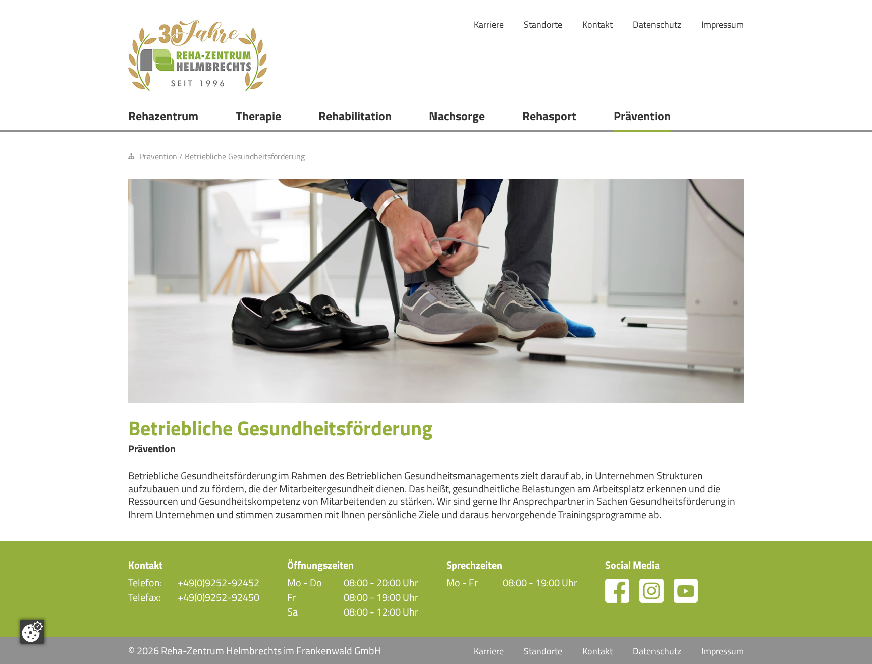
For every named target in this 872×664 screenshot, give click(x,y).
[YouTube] (686, 591)
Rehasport (549, 116)
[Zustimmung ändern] (32, 632)
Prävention (642, 116)
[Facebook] (617, 591)
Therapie (258, 116)
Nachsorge (457, 116)
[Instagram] (651, 591)
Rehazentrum (163, 116)
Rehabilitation (355, 116)
